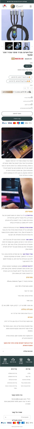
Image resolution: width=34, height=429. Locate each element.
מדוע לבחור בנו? (25, 383)
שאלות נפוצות (26, 380)
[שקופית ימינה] (32, 46)
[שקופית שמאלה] (2, 46)
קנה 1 (28, 73)
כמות (31, 85)
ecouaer (21, 426)
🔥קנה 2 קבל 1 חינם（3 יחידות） (20, 77)
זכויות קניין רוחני (25, 386)
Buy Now (17, 119)
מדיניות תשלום (12, 376)
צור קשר (28, 376)
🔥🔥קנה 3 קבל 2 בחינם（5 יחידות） (19, 81)
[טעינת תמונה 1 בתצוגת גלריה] (26, 46)
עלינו (29, 373)
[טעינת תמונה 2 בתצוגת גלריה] (17, 46)
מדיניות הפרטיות (12, 383)
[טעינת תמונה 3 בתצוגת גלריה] (9, 46)
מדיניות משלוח (12, 373)
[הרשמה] (6, 417)
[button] (17, 351)
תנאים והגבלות (13, 380)
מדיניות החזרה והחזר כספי (11, 387)
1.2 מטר (28, 66)
